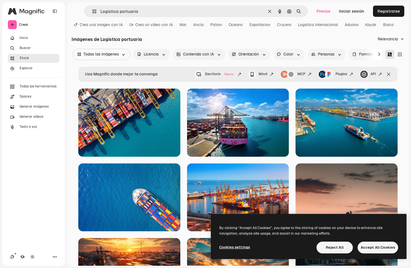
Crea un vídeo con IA (154, 24)
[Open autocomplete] (92, 11)
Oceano (236, 24)
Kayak (370, 24)
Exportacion (259, 24)
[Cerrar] (388, 74)
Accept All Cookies (378, 247)
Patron (216, 24)
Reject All (335, 247)
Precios (323, 11)
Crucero (284, 24)
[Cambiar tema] (32, 256)
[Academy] (22, 256)
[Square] (399, 54)
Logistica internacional (318, 24)
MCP (301, 74)
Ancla (198, 24)
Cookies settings (234, 247)
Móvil (263, 74)
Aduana (351, 24)
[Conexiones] (12, 256)
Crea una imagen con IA (101, 24)
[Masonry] (389, 54)
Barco (388, 24)
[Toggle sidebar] (54, 11)
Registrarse (388, 11)
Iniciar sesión (351, 11)
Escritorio (219, 74)
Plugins (341, 74)
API (373, 74)
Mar (182, 24)
